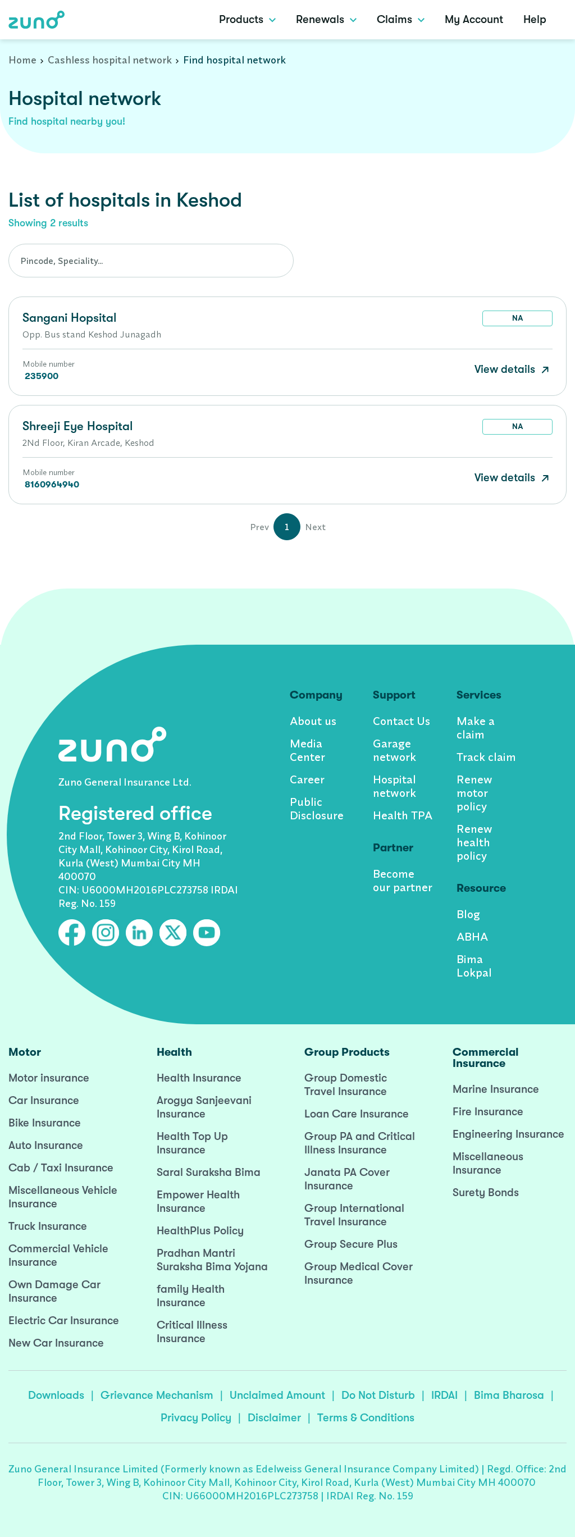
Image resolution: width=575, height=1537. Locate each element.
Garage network (394, 750)
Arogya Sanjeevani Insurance (204, 1107)
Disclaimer (274, 1417)
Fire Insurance (488, 1111)
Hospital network (394, 786)
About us (313, 721)
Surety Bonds (486, 1192)
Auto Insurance (45, 1145)
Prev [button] (259, 526)
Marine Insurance (496, 1089)
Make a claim (476, 727)
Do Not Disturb (378, 1395)
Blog (468, 914)
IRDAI (444, 1395)
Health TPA (402, 815)
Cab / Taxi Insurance (60, 1167)
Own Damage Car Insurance (54, 1291)
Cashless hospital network (110, 59)
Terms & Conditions (365, 1417)
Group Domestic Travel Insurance (345, 1084)
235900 (41, 376)
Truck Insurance (47, 1226)
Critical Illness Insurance (192, 1332)
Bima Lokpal (474, 965)
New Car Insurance (56, 1343)
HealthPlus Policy (200, 1230)
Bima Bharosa (509, 1395)
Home (22, 59)
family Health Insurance (191, 1296)
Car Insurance (43, 1100)
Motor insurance (48, 1077)
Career (307, 779)
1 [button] (287, 526)
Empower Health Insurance (198, 1201)
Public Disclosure (317, 808)
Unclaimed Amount (277, 1395)
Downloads (56, 1395)
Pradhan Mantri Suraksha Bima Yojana (212, 1260)
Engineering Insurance (508, 1134)
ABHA (472, 936)
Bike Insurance (44, 1122)
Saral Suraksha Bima (209, 1172)
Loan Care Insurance (356, 1113)
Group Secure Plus (351, 1244)
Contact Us (401, 721)
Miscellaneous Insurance (488, 1163)
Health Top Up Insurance (192, 1143)
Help (534, 19)
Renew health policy (474, 842)
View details (506, 369)
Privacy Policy (196, 1417)
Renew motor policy (474, 792)
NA (517, 317)
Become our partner (402, 880)
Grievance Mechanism (157, 1395)
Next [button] (315, 526)
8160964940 (52, 485)
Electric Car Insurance (63, 1320)
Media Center (307, 750)
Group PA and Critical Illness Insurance (359, 1143)
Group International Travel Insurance (354, 1215)
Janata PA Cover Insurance (347, 1179)
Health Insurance (199, 1077)
